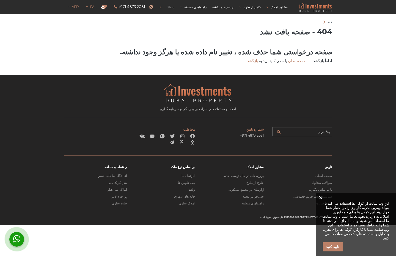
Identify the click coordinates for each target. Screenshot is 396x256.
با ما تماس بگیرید (320, 189)
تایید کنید (332, 247)
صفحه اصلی (297, 61)
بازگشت (251, 61)
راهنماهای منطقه (252, 203)
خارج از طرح (255, 183)
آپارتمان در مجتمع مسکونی (246, 189)
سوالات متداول (322, 183)
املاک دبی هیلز (117, 189)
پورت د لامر (119, 196)
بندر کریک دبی (117, 183)
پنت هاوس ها (186, 183)
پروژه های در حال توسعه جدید (243, 176)
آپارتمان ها (188, 176)
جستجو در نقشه (253, 196)
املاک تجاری (187, 203)
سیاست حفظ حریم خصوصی (312, 196)
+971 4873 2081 (131, 7)
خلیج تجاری (119, 203)
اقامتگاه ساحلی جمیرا (112, 176)
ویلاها (191, 189)
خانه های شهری (184, 196)
